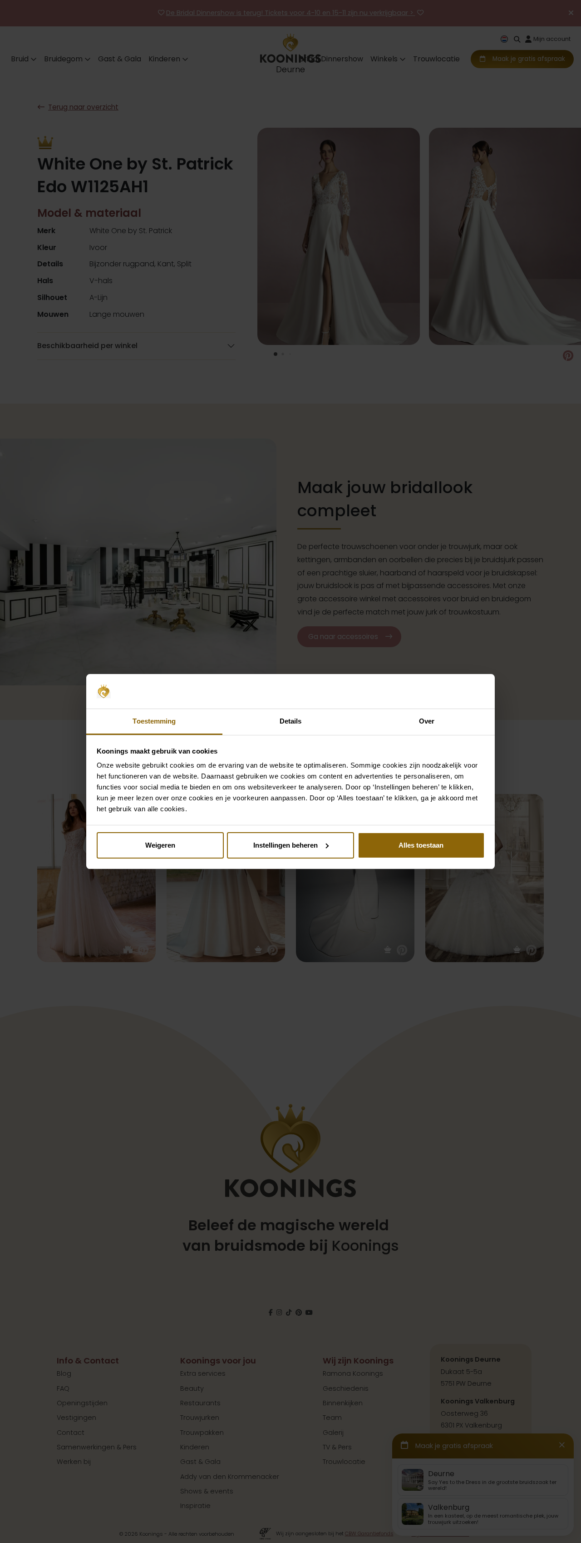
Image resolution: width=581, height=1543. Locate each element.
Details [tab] (291, 721)
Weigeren (160, 845)
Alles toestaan (421, 845)
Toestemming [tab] (154, 721)
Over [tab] (426, 721)
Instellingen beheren (285, 845)
